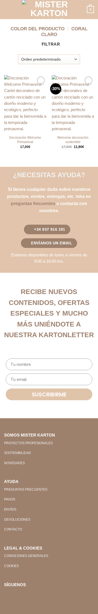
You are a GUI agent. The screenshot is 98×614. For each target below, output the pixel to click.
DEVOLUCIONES (17, 519)
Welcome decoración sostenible (72, 140)
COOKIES (11, 566)
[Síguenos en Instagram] (17, 594)
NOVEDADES (14, 463)
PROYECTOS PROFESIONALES (28, 443)
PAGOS (9, 499)
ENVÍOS (10, 509)
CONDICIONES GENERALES (26, 556)
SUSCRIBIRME (49, 394)
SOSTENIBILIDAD (17, 453)
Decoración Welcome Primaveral (25, 140)
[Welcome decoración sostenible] (73, 103)
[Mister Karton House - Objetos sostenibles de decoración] (49, 9)
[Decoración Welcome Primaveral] (25, 103)
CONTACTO (13, 529)
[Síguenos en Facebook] (8, 594)
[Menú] (7, 9)
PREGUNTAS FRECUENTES (25, 489)
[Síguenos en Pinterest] (25, 594)
